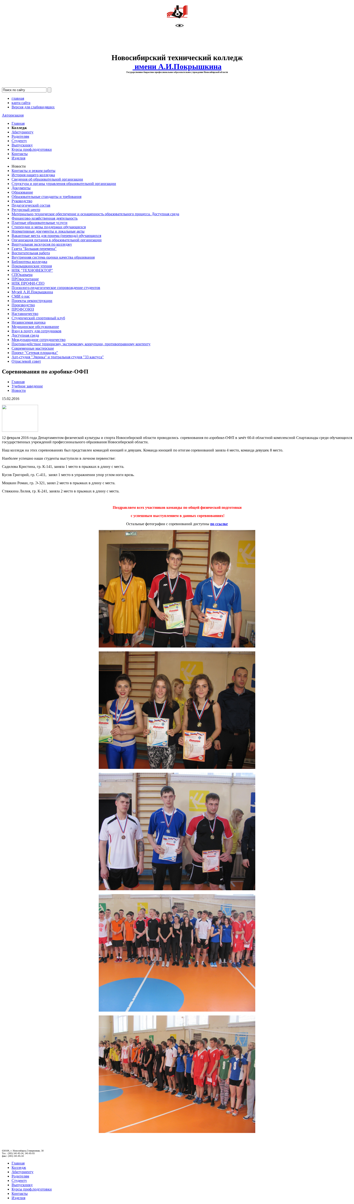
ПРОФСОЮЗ (23, 309)
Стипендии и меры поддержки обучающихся (49, 227)
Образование (22, 192)
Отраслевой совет (26, 361)
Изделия (18, 158)
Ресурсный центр (26, 210)
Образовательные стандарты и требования (46, 197)
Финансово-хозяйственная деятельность (45, 218)
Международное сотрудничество (39, 340)
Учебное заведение (27, 386)
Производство (23, 305)
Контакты (20, 154)
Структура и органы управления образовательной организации (64, 184)
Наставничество (25, 314)
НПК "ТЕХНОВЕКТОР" (32, 270)
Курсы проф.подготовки (32, 149)
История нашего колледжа (33, 175)
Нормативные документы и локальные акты (48, 231)
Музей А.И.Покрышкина (32, 292)
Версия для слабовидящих (33, 107)
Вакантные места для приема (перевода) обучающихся (56, 236)
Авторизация (13, 115)
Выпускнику (22, 145)
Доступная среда (25, 335)
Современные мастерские (33, 348)
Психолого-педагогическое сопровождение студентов (56, 288)
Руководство (22, 201)
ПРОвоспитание (25, 279)
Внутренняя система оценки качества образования (53, 257)
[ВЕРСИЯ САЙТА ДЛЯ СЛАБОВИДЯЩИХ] (179, 27)
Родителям (20, 136)
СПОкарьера (22, 275)
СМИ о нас (21, 296)
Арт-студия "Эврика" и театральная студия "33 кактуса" (58, 357)
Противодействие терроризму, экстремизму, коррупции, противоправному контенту (81, 344)
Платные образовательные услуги (39, 223)
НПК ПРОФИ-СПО (28, 283)
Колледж (19, 1167)
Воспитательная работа (31, 253)
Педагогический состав (31, 205)
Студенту (19, 141)
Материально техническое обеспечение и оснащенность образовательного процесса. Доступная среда (95, 214)
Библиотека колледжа (29, 262)
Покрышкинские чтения (32, 266)
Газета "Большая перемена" (34, 249)
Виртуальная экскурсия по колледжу (42, 244)
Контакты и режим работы (33, 171)
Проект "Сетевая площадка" (35, 353)
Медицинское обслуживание (35, 327)
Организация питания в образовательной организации (57, 240)
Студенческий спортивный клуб (38, 318)
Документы (21, 188)
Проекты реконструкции (32, 301)
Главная (18, 123)
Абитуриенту (22, 132)
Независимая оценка (29, 322)
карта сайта (21, 103)
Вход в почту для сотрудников (36, 331)
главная (18, 98)
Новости (19, 390)
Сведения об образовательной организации (47, 179)
